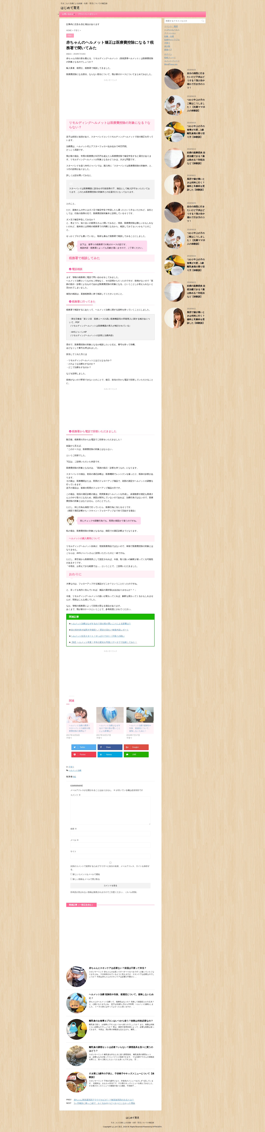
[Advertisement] (110, 98)
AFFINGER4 (157, 1127)
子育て (71, 767)
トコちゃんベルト (172, 30)
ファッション (170, 33)
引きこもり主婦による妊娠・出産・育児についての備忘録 (132, 1123)
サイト (73, 851)
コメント (75, 795)
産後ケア (168, 49)
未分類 (167, 46)
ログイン (168, 54)
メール (74, 840)
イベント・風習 (171, 26)
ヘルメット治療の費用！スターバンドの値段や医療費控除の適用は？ (79, 728)
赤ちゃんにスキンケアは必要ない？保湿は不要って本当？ (117, 968)
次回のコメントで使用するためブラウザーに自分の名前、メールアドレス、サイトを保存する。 (110, 868)
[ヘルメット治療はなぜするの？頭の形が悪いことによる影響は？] (110, 715)
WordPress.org (170, 64)
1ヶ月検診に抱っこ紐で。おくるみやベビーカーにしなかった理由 (104, 1103)
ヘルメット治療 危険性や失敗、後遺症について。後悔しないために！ (140, 728)
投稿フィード (170, 57)
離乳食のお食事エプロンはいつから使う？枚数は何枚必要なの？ (121, 1021)
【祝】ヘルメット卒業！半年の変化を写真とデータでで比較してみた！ (104, 642)
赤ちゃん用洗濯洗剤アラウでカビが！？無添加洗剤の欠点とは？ (104, 1100)
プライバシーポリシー (87, 14)
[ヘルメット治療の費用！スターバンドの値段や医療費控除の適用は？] (80, 715)
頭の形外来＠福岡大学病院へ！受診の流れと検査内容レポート (100, 630)
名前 (73, 829)
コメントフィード (172, 61)
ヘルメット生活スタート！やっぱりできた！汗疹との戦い (98, 636)
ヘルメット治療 (75, 770)
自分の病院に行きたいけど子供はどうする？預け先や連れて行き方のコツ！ (196, 80)
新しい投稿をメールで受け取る (86, 879)
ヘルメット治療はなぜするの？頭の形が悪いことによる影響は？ (101, 623)
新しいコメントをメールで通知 (86, 874)
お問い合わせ (68, 14)
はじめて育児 (70, 8)
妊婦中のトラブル (172, 40)
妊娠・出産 (169, 36)
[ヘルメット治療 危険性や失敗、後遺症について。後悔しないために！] (140, 715)
